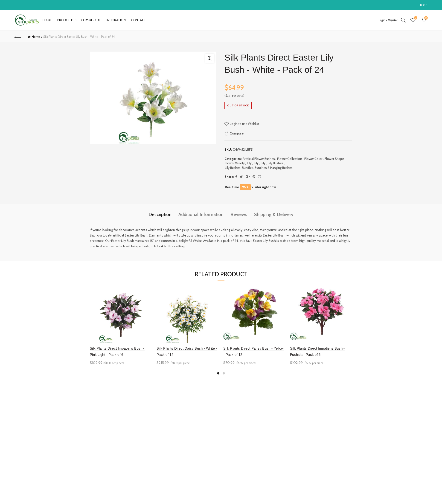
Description (160, 214)
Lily (249, 163)
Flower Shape (334, 159)
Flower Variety (235, 163)
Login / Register (388, 20)
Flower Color (313, 159)
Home (47, 20)
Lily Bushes (275, 163)
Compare (237, 133)
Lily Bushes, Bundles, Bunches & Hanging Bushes (259, 168)
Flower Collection (289, 159)
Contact (138, 20)
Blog (423, 5)
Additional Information (201, 214)
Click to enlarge (209, 58)
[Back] (18, 36)
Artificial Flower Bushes (259, 159)
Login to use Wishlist (244, 124)
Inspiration (116, 20)
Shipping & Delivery (274, 214)
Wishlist (415, 18)
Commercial (91, 20)
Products (66, 20)
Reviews (238, 214)
